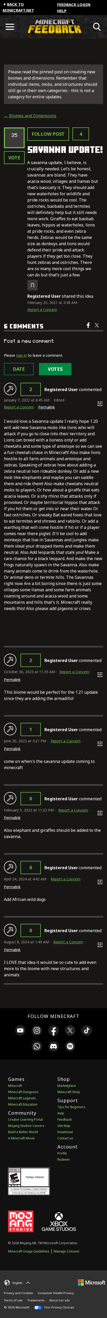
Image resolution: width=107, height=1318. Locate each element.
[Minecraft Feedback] (53, 27)
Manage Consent (66, 1251)
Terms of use (13, 1300)
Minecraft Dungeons (23, 1092)
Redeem (63, 1159)
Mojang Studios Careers (26, 1126)
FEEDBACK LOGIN (73, 4)
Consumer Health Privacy (56, 1293)
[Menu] (10, 26)
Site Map (63, 1126)
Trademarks (35, 1300)
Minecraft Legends (22, 1098)
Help (61, 10)
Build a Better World (23, 1132)
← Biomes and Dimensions (30, 116)
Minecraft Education (22, 1104)
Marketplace (66, 1085)
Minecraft (15, 1085)
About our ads (59, 1300)
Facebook (88, 328)
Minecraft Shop (68, 1092)
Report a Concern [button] (42, 309)
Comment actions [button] (100, 404)
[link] (20, 1031)
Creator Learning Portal (25, 1119)
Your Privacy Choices (58, 1307)
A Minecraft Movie (21, 1138)
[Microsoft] (91, 1282)
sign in (21, 355)
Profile (62, 1153)
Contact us (65, 1138)
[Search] (97, 26)
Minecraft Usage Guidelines (28, 1251)
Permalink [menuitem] (46, 407)
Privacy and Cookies (18, 1293)
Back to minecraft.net (18, 7)
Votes (55, 369)
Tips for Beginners (71, 1107)
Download (65, 1132)
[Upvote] (10, 389)
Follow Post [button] (48, 134)
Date (19, 369)
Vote (14, 157)
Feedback (64, 1119)
